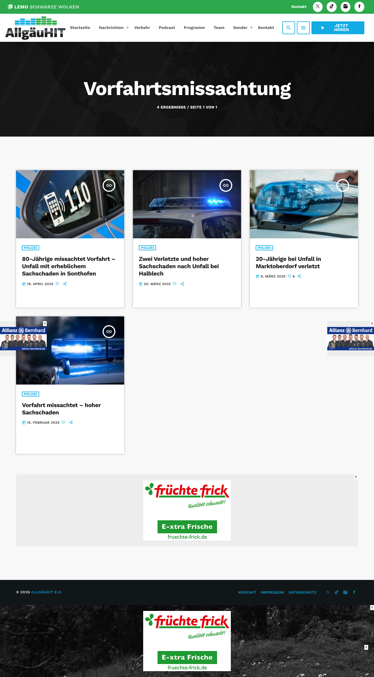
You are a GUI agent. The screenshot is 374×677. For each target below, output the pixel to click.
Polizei (30, 248)
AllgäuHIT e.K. (46, 592)
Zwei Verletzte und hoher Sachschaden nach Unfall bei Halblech (179, 266)
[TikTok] (332, 7)
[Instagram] (346, 7)
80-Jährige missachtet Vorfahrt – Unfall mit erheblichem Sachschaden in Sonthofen (68, 266)
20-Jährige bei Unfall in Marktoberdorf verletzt (288, 262)
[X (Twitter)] (318, 7)
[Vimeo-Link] (35, 27)
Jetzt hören (334, 27)
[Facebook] (359, 7)
